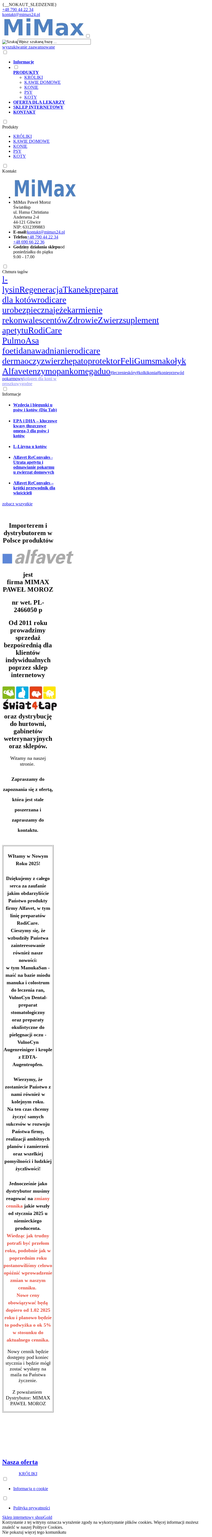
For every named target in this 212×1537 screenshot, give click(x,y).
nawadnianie (49, 351)
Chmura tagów (15, 271)
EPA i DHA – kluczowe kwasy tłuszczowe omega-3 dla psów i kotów (35, 428)
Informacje (11, 394)
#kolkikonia (146, 372)
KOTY (30, 97)
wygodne (24, 383)
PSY (28, 92)
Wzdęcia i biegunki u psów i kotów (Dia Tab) (35, 407)
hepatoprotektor (92, 361)
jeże (60, 310)
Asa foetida (20, 346)
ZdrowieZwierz (95, 320)
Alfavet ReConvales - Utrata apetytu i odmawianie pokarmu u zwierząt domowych (33, 464)
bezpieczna (33, 310)
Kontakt (9, 171)
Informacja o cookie (30, 1488)
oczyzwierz (44, 361)
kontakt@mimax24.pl (21, 14)
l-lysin (10, 284)
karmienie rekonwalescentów (52, 315)
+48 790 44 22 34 (17, 9)
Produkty (10, 127)
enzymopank (51, 371)
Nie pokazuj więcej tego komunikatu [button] (34, 1532)
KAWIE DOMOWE (42, 82)
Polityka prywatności (31, 1508)
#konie (163, 372)
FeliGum (136, 361)
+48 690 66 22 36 (28, 242)
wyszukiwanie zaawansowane (28, 47)
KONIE (31, 87)
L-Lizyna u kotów (30, 446)
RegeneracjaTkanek (54, 289)
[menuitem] (101, 62)
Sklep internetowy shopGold (27, 1517)
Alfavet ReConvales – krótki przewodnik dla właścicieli (34, 488)
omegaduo (92, 371)
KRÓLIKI (33, 77)
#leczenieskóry (123, 372)
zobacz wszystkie (17, 503)
